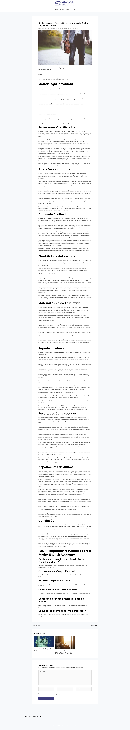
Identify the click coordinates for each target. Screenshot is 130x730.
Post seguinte (94, 625)
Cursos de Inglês (54, 28)
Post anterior (36, 625)
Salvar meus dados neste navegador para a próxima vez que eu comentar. (59, 694)
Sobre (67, 9)
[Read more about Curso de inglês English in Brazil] (44, 641)
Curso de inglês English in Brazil (43, 649)
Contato (73, 9)
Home (56, 9)
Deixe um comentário (43, 28)
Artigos (62, 9)
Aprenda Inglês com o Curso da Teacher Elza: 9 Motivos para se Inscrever (64, 652)
